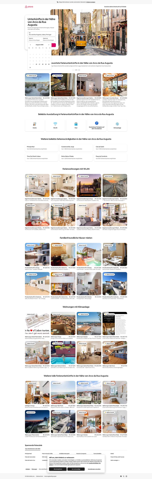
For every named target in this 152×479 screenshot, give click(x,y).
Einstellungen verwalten (94, 469)
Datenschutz (39, 476)
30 (49, 64)
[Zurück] (73, 70)
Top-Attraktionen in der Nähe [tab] (32, 448)
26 (36, 64)
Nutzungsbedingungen (50, 476)
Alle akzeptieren (58, 469)
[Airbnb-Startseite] (29, 6)
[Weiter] (79, 70)
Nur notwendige (76, 469)
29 (45, 64)
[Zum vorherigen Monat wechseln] (30, 44)
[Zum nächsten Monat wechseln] (48, 44)
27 (39, 64)
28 (42, 64)
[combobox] (42, 35)
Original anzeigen (90, 2)
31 (30, 67)
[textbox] (34, 40)
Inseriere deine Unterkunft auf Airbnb (115, 7)
